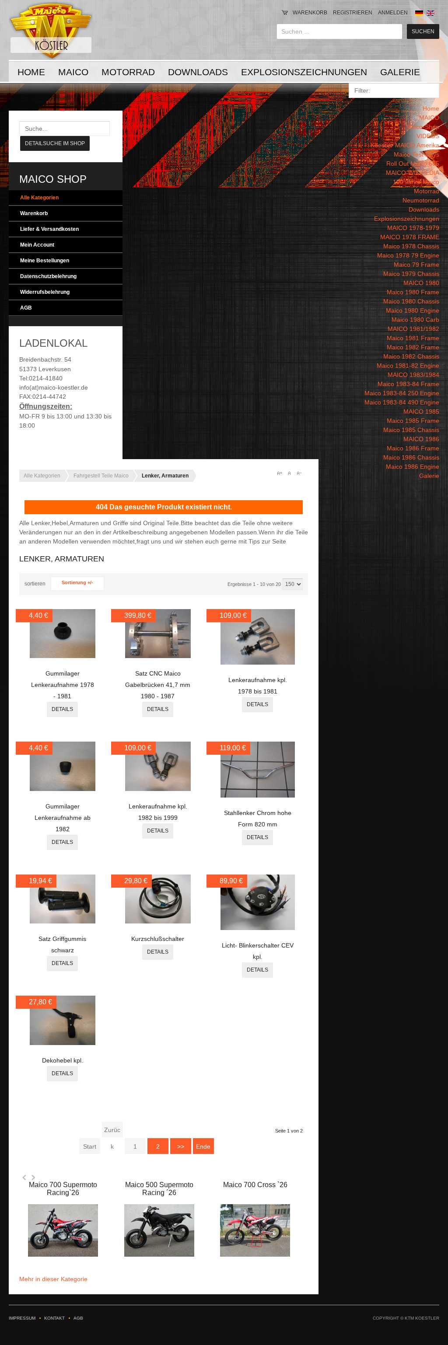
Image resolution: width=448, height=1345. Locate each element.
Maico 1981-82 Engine (408, 365)
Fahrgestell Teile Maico (101, 476)
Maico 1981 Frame (413, 338)
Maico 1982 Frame (413, 347)
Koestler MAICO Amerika (405, 145)
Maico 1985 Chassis (411, 429)
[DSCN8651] (158, 788)
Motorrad (128, 72)
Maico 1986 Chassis (411, 457)
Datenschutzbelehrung (48, 276)
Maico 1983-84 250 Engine (401, 393)
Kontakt (54, 1318)
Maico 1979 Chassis (411, 273)
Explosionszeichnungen (304, 72)
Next (33, 1177)
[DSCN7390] (257, 927)
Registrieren (352, 13)
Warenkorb (310, 13)
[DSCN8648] (257, 662)
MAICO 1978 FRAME (409, 236)
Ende (203, 1146)
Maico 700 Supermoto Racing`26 (63, 1188)
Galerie (400, 72)
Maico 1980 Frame (413, 292)
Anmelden (393, 13)
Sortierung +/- (77, 582)
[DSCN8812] (62, 921)
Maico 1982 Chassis (411, 356)
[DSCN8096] (62, 1042)
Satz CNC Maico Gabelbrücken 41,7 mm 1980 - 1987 (157, 685)
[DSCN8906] (257, 795)
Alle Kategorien (39, 198)
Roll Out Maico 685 (412, 163)
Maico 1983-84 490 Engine (401, 402)
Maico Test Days (416, 154)
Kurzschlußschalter (157, 938)
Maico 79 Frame (416, 264)
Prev (24, 1177)
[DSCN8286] (62, 788)
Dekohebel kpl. (62, 1060)
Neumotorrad (420, 200)
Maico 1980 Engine (412, 310)
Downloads (198, 72)
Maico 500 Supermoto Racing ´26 (159, 1188)
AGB (26, 308)
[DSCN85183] (62, 655)
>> (180, 1146)
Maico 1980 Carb (415, 319)
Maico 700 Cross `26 (255, 1184)
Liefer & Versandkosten (49, 229)
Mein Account (37, 245)
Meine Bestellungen (44, 261)
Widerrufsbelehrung (45, 292)
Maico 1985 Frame (413, 420)
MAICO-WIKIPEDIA (412, 172)
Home (31, 72)
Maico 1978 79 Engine (408, 255)
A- (299, 473)
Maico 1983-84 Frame (408, 383)
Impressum (22, 1318)
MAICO (73, 72)
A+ (279, 473)
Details (62, 709)
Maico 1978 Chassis (411, 246)
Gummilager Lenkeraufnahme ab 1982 (63, 818)
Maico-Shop (422, 126)
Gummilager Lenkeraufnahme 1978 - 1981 (62, 685)
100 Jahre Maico (416, 181)
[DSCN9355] (158, 655)
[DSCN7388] (158, 921)
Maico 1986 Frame (413, 448)
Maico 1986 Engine (412, 466)
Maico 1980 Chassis (411, 301)
